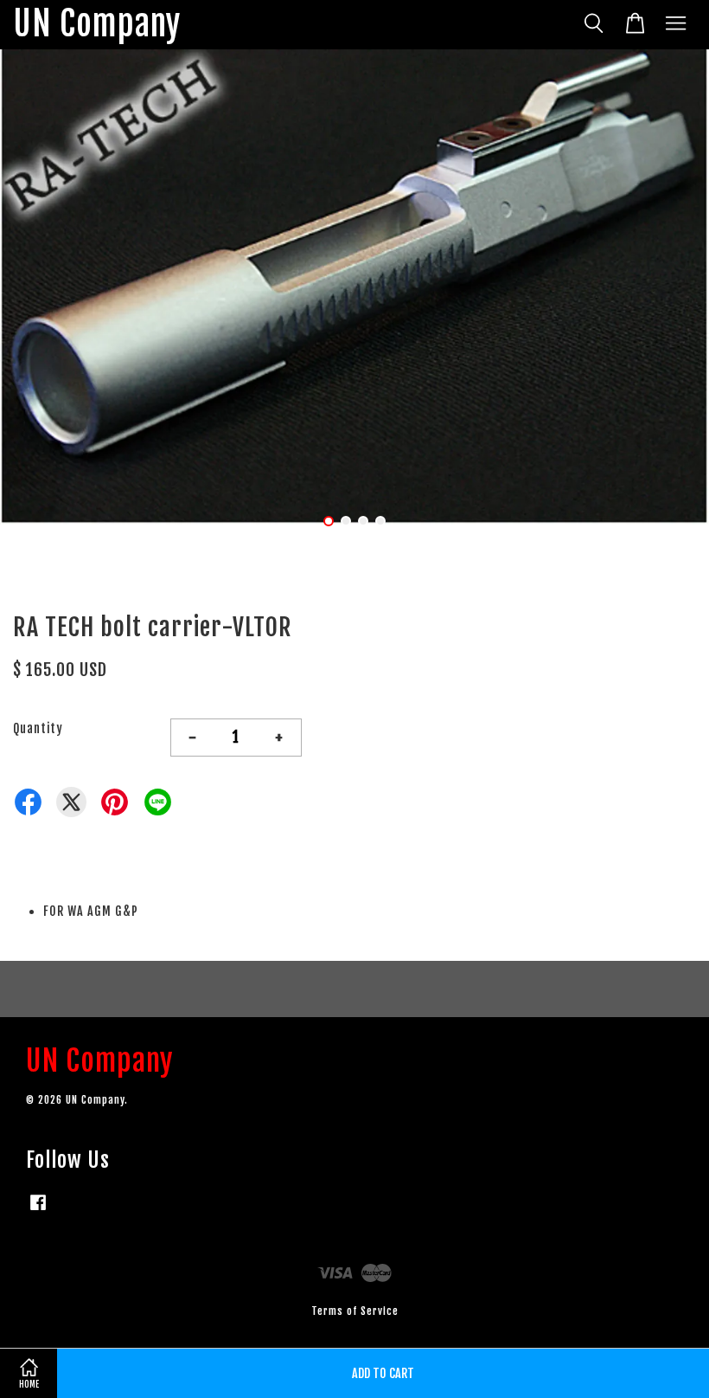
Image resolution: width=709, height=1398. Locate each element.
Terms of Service (355, 1311)
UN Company (97, 24)
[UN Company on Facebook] (38, 1210)
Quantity (38, 728)
